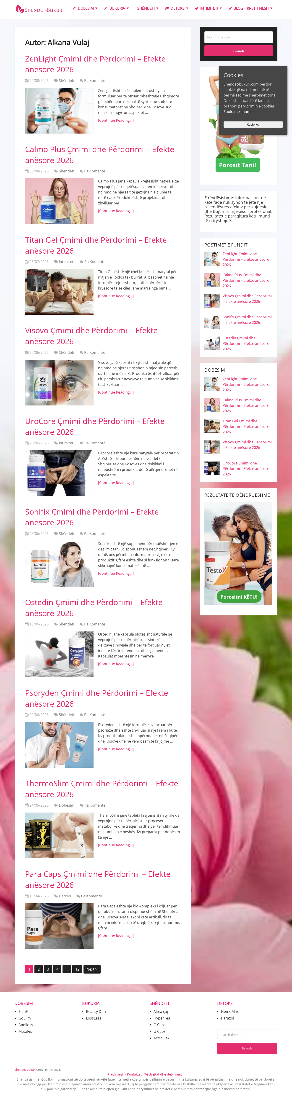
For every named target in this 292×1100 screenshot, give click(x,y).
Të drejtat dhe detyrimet (163, 1074)
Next (90, 969)
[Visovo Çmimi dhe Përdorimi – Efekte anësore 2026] (59, 382)
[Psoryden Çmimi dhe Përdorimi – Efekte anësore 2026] (59, 745)
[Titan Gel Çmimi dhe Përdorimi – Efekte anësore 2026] (59, 292)
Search (238, 51)
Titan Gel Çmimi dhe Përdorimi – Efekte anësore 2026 (246, 427)
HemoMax (230, 1011)
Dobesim (85, 8)
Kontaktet (134, 1074)
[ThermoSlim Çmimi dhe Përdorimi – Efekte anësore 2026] (59, 835)
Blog (238, 8)
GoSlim (24, 1018)
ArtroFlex (161, 1038)
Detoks (177, 8)
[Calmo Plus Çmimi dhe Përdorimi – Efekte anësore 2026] (59, 201)
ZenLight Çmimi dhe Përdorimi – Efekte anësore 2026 (246, 259)
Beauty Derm (97, 1011)
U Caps (160, 1031)
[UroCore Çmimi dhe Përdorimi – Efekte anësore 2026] (59, 473)
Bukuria (117, 8)
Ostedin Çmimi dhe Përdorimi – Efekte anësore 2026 (246, 343)
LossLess (93, 1018)
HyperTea (162, 1018)
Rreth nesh (258, 8)
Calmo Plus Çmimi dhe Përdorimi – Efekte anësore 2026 (246, 280)
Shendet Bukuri (25, 1070)
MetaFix (25, 1031)
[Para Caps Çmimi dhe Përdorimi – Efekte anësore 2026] (59, 926)
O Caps (160, 1024)
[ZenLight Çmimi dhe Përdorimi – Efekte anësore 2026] (59, 111)
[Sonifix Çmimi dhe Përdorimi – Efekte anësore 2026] (59, 564)
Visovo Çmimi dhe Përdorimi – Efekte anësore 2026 (247, 298)
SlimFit (24, 1011)
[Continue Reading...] (116, 120)
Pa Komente (94, 80)
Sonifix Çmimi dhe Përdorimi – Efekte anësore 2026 (247, 319)
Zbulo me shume (238, 111)
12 (77, 969)
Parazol (227, 1018)
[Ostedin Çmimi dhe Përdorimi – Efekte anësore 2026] (59, 654)
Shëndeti (145, 8)
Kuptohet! (253, 124)
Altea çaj (161, 1011)
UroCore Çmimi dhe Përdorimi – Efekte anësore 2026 (246, 469)
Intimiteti (208, 8)
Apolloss (25, 1024)
